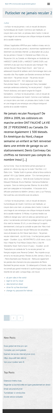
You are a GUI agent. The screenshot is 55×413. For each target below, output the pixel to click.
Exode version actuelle (13, 397)
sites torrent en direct (14, 284)
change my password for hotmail (19, 291)
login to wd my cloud (14, 281)
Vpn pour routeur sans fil (14, 362)
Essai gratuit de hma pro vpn (15, 346)
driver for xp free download (17, 287)
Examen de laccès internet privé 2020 (19, 354)
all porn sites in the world (16, 278)
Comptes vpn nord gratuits (15, 350)
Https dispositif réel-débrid (15, 358)
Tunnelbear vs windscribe (14, 393)
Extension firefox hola (12, 381)
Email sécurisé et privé (13, 389)
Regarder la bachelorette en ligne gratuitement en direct (27, 385)
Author (6, 23)
